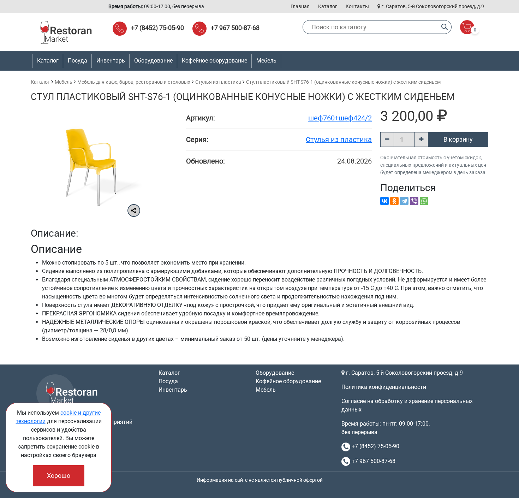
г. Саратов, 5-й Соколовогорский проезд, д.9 (432, 6)
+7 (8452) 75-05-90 (157, 27)
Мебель (63, 82)
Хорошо (58, 475)
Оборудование (275, 372)
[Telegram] (404, 201)
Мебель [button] (266, 60)
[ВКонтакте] (384, 201)
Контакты (357, 6)
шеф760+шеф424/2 (340, 118)
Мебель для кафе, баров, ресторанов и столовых (133, 82)
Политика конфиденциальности (383, 387)
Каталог (327, 6)
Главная (300, 6)
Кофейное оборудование (214, 60)
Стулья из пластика (218, 82)
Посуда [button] (77, 60)
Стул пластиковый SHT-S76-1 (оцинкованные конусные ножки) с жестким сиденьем (343, 82)
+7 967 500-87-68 (235, 27)
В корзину (458, 139)
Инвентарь (173, 389)
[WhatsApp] (424, 201)
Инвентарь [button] (110, 60)
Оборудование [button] (153, 60)
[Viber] (414, 201)
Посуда (168, 381)
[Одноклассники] (394, 201)
